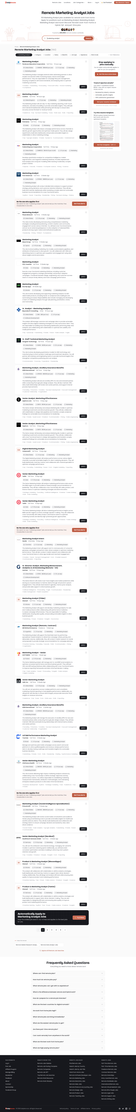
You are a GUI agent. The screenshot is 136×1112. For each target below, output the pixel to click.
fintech (40, 233)
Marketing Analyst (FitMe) (33, 598)
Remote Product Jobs (76, 1093)
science (66, 166)
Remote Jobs (56, 2)
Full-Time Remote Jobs (108, 1063)
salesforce (27, 113)
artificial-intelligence (52, 492)
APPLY (83, 87)
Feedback (8, 1078)
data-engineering (72, 417)
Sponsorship (9, 1087)
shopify (44, 855)
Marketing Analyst (30, 62)
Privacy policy (96, 1108)
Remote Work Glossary (44, 1081)
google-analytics (32, 138)
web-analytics (31, 671)
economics (55, 619)
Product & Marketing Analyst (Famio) (38, 887)
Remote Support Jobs (108, 1096)
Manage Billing (10, 1072)
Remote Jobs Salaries (44, 1063)
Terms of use (74, 1108)
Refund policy (64, 1108)
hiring (59, 166)
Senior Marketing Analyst (33, 474)
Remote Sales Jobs (75, 1084)
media (42, 138)
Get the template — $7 (106, 145)
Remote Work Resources (45, 1078)
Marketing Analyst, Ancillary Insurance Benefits (43, 368)
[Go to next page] (65, 930)
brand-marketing (66, 85)
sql (33, 113)
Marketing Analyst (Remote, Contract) (39, 626)
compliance (27, 87)
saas (51, 113)
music (34, 619)
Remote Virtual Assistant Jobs (111, 1087)
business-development (31, 784)
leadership (46, 195)
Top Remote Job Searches (46, 1075)
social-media (28, 828)
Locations (67, 2)
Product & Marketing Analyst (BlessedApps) (41, 861)
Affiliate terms (85, 1108)
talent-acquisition (43, 592)
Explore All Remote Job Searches (53, 951)
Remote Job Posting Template (47, 1066)
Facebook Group (10, 1090)
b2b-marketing (32, 494)
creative (26, 85)
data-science (50, 880)
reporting (70, 113)
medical (39, 166)
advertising (34, 85)
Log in (97, 2)
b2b (64, 113)
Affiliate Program (10, 1069)
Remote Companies (44, 1069)
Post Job (8, 1066)
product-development (53, 390)
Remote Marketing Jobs (77, 1078)
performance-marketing (70, 754)
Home (16, 47)
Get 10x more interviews (107, 74)
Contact (8, 1084)
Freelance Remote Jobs (109, 1069)
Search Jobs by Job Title (77, 1069)
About (7, 1081)
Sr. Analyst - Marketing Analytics (36, 309)
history (72, 195)
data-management (30, 592)
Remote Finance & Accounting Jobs (81, 1087)
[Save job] (86, 61)
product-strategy (62, 195)
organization (43, 392)
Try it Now (80, 918)
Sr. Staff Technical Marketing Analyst (38, 339)
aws (62, 784)
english (47, 619)
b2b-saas (58, 113)
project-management (42, 557)
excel (31, 195)
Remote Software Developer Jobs (80, 1075)
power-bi (49, 138)
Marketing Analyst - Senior (34, 653)
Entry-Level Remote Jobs (109, 1078)
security (33, 166)
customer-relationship (30, 392)
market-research (61, 557)
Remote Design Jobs (76, 1090)
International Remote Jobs (110, 1084)
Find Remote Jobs (75, 1063)
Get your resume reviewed (106, 102)
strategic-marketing (30, 492)
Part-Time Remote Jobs (109, 1066)
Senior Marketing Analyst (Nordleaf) (38, 836)
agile (67, 332)
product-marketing (42, 113)
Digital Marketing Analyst (33, 449)
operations (46, 361)
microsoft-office (53, 85)
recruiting (26, 390)
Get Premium (107, 2)
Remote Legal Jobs (107, 1093)
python (26, 195)
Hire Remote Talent (122, 2)
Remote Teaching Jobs (76, 1096)
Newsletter (8, 1075)
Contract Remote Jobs (108, 1072)
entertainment (70, 138)
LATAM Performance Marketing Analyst (39, 735)
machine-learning (29, 644)
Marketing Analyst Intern (33, 539)
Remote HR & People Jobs (109, 1090)
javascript (30, 332)
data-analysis (60, 332)
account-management (70, 390)
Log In (7, 1063)
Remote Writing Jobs (108, 1099)
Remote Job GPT (42, 1072)
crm (51, 467)
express (26, 166)
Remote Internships (107, 1075)
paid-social (37, 417)
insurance (34, 390)
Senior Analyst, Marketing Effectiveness (39, 398)
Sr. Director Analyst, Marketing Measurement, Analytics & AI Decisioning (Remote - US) (42, 567)
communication (58, 138)
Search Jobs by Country (77, 1066)
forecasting (43, 85)
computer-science (50, 166)
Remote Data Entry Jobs (77, 1081)
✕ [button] (30, 55)
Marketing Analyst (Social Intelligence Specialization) (46, 804)
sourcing (38, 361)
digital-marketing (59, 467)
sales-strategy (71, 492)
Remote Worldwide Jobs (109, 1081)
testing (58, 754)
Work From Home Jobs (76, 1072)
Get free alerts (79, 204)
